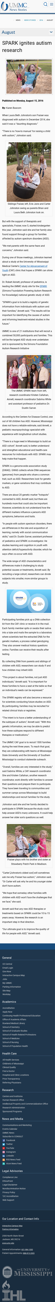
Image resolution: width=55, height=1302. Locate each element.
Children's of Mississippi (13, 1064)
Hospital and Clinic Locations (15, 1075)
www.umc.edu (8, 1243)
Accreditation (8, 1008)
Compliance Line (9, 1177)
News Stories (18, 9)
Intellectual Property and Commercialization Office (25, 1104)
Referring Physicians (11, 1083)
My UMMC (7, 983)
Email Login (7, 968)
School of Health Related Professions (19, 1035)
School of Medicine (11, 1038)
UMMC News (8, 1133)
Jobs (4, 979)
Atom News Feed (13, 1163)
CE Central (7, 964)
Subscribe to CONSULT (12, 1136)
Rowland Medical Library (13, 1023)
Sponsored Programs (12, 1111)
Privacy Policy (8, 1192)
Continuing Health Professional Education (21, 1016)
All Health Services (10, 1060)
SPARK (43, 286)
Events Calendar (9, 1129)
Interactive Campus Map (13, 975)
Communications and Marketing (17, 1125)
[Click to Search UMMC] (45, 4)
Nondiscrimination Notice (14, 1189)
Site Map (6, 991)
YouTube (9, 1148)
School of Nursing (10, 1042)
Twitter (9, 1144)
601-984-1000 (27, 1249)
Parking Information (11, 987)
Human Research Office (13, 1100)
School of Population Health (15, 1046)
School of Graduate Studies (14, 1031)
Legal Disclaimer (9, 1185)
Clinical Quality (9, 1067)
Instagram (10, 1152)
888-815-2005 (28, 1253)
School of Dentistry (11, 1027)
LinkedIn (9, 1156)
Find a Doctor (8, 1071)
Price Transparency (11, 1079)
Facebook (10, 1140)
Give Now (6, 971)
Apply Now (7, 1012)
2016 (41, 20)
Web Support (8, 1200)
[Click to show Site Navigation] (51, 4)
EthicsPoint (7, 1181)
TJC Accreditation (10, 1196)
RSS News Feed (12, 1160)
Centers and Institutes (12, 1096)
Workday (6, 994)
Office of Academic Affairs (14, 1019)
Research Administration (13, 1108)
